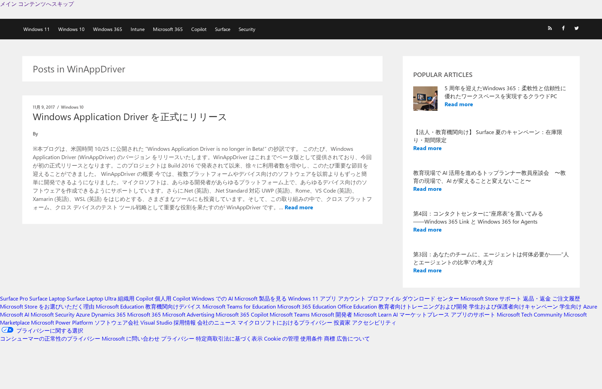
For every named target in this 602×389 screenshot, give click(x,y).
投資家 (342, 322)
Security (247, 29)
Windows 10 (71, 29)
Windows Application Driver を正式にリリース (130, 116)
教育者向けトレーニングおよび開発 (423, 306)
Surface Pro (14, 298)
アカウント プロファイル (369, 298)
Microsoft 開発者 (331, 314)
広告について (353, 338)
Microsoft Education (120, 306)
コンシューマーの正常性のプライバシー (50, 338)
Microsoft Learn (373, 314)
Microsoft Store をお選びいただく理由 (47, 306)
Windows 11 (36, 29)
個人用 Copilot (172, 298)
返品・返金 (537, 298)
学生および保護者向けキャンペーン (513, 306)
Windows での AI (212, 298)
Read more (299, 207)
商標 (329, 338)
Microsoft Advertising (188, 314)
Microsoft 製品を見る (260, 298)
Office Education (357, 306)
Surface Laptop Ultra (91, 298)
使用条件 (311, 338)
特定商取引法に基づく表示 (229, 338)
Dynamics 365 (108, 314)
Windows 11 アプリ (312, 298)
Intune (138, 29)
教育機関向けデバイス (173, 306)
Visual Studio (156, 322)
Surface (222, 29)
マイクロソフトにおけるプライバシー (285, 322)
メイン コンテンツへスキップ (37, 3)
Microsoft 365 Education (306, 306)
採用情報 (184, 322)
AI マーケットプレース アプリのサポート (444, 314)
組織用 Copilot (135, 298)
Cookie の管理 (281, 338)
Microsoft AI (14, 314)
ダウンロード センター (430, 298)
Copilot (199, 29)
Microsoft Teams (290, 314)
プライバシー (177, 338)
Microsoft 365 (168, 29)
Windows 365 (107, 29)
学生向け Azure (578, 306)
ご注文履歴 (566, 298)
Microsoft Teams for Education (239, 306)
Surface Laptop (47, 298)
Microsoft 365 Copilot (242, 314)
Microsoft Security (53, 314)
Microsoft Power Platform (62, 322)
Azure (83, 314)
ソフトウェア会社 (116, 322)
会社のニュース (216, 322)
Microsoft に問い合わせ (131, 338)
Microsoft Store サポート (491, 298)
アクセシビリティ (374, 322)
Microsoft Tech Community (529, 314)
